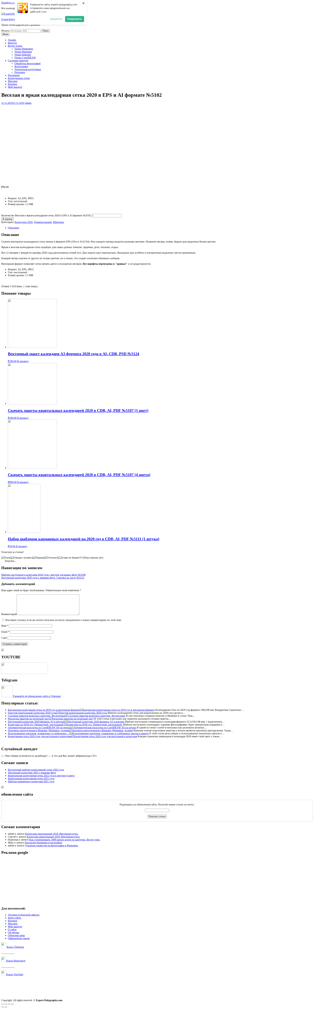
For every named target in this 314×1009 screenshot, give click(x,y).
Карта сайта (14, 917)
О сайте (12, 929)
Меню (5, 34)
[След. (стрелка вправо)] (6, 1007)
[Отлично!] (51, 557)
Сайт (4, 637)
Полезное (19, 72)
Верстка (12, 43)
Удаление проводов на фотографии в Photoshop (51, 845)
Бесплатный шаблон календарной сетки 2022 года (36, 769)
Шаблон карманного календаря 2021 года (31, 781)
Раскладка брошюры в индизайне (43, 842)
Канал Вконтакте (15, 960)
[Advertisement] (99, 881)
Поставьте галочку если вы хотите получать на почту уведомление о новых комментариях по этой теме (63, 620)
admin (28, 103)
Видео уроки (15, 45)
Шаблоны (58, 222)
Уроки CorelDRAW (25, 57)
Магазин (12, 81)
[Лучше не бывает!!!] (70, 557)
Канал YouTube (14, 974)
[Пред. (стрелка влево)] (2, 1007)
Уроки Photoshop (23, 48)
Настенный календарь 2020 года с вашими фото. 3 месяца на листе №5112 (42, 577)
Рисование (14, 75)
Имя (4, 625)
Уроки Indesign (22, 54)
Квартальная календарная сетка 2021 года (31, 778)
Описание (13, 227)
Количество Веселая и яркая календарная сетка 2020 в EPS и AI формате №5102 (46, 215)
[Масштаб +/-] (12, 1004)
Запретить (56, 18)
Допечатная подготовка (27, 69)
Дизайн (12, 40)
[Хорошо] (38, 557)
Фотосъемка (21, 66)
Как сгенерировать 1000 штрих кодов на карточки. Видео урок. (64, 839)
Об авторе (13, 932)
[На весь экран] (9, 1004)
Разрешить (74, 18)
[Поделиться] (6, 1004)
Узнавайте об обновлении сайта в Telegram (37, 696)
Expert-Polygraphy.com (13, 19)
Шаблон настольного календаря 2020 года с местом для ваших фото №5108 (43, 574)
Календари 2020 (24, 222)
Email (5, 631)
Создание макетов (18, 60)
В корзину (7, 219)
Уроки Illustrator (23, 51)
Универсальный (43, 222)
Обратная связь (16, 935)
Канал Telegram (15, 947)
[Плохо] (6, 557)
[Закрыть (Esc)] (2, 1004)
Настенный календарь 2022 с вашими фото (32, 772)
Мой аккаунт (15, 87)
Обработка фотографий (27, 63)
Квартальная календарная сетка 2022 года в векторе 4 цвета (41, 775)
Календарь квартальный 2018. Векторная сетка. (51, 833)
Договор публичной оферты (23, 914)
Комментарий (9, 614)
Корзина (12, 84)
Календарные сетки (19, 78)
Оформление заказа (19, 938)
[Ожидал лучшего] (22, 557)
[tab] (160, 227)
